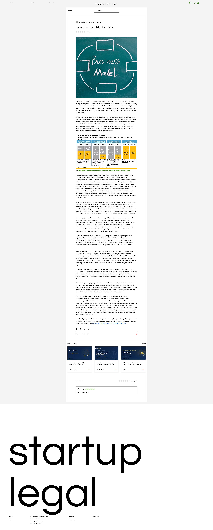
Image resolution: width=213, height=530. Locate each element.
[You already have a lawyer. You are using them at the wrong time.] (107, 353)
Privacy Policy (95, 516)
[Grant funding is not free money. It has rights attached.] (79, 353)
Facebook (72, 520)
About (10, 518)
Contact (10, 520)
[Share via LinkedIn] (84, 329)
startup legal (75, 473)
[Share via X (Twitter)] (80, 329)
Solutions (10, 516)
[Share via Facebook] (76, 329)
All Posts (69, 10)
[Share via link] (89, 329)
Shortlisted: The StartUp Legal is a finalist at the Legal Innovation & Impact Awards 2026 (133, 363)
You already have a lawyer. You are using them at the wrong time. (106, 363)
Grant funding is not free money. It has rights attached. (77, 363)
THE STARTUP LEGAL (106, 4)
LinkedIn (71, 516)
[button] (198, 3)
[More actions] (136, 22)
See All (144, 343)
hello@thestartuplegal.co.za (38, 521)
